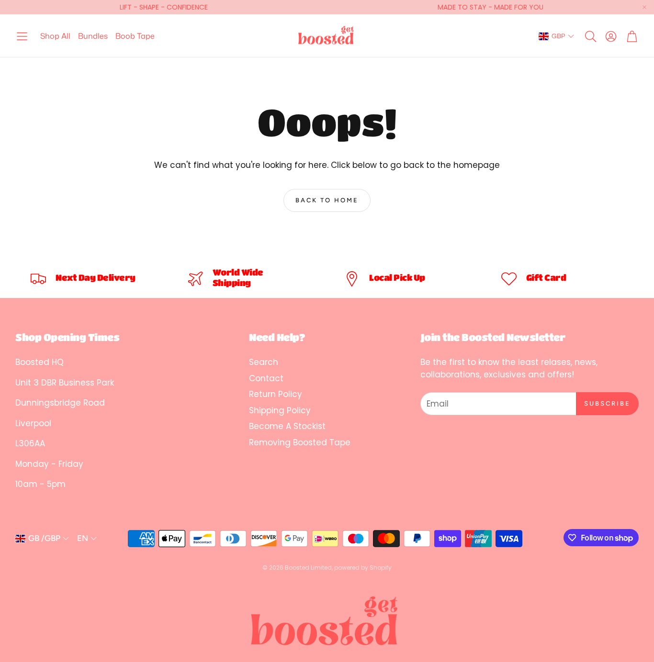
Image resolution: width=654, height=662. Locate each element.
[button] (22, 36)
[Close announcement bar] (644, 7)
